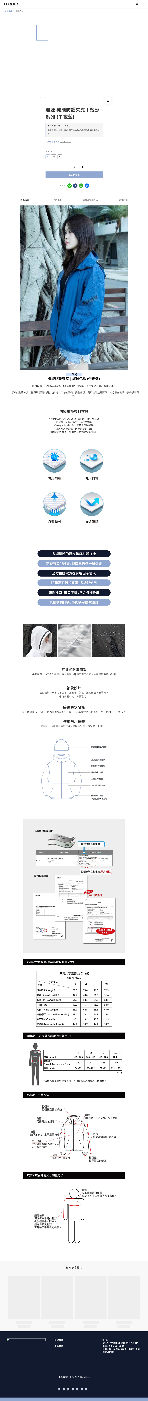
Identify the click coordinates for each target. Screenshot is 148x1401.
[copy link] (87, 185)
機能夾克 (19, 11)
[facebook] (75, 185)
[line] (69, 185)
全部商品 (8, 11)
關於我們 (58, 1339)
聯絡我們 (58, 1346)
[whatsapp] (81, 185)
